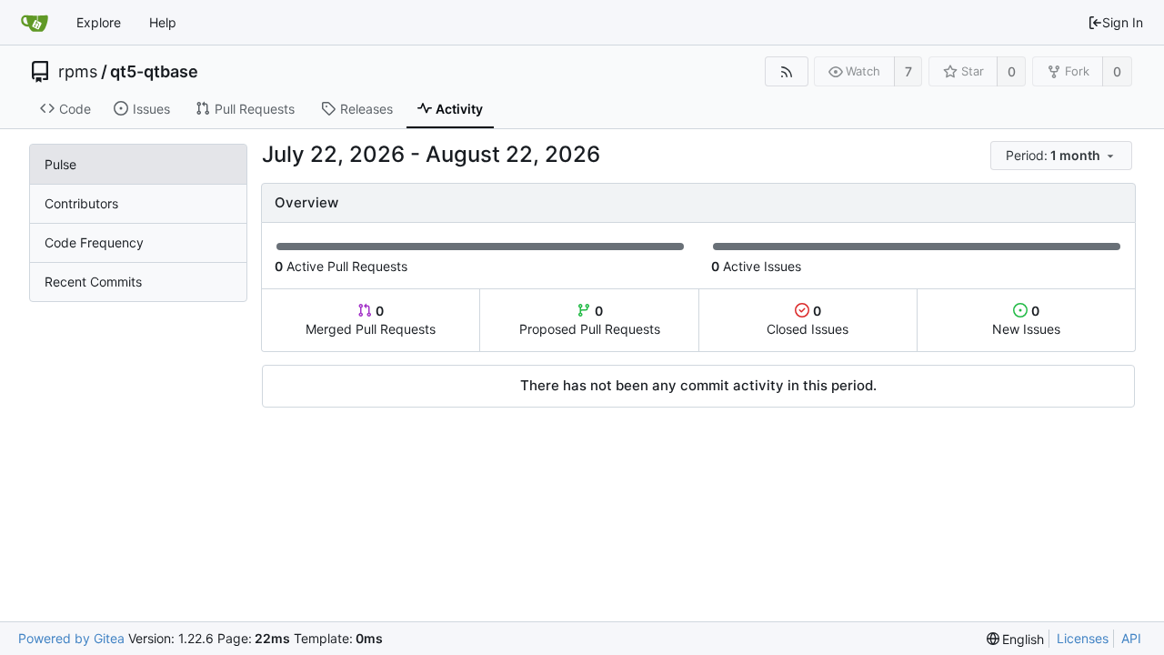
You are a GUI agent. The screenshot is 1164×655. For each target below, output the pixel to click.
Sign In (1122, 22)
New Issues (1026, 320)
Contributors (81, 203)
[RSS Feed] (786, 71)
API (1131, 638)
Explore (98, 22)
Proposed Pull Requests (589, 320)
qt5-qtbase (154, 72)
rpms (77, 72)
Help (162, 22)
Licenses (1083, 638)
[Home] (34, 22)
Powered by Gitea (71, 638)
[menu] (1062, 156)
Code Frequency (94, 242)
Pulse (60, 164)
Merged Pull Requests (371, 320)
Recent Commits (93, 281)
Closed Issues (807, 320)
